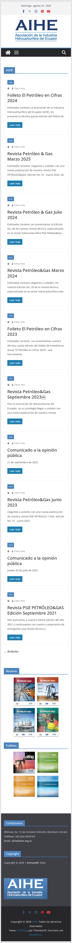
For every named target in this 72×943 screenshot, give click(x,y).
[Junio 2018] (24, 691)
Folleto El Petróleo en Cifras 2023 (34, 331)
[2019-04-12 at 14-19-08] (24, 762)
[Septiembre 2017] (48, 722)
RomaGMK (33, 862)
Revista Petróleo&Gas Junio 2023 (34, 502)
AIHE (11, 82)
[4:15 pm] (8, 443)
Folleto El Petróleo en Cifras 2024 (34, 97)
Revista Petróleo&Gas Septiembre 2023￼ (29, 394)
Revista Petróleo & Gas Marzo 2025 (30, 156)
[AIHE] (8, 52)
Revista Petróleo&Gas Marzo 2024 (35, 272)
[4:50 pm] (8, 551)
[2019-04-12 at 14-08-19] (48, 786)
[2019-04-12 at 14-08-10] (24, 786)
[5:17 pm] (8, 385)
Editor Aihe (19, 88)
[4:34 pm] (8, 322)
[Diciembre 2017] (24, 722)
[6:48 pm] (8, 601)
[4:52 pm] (8, 88)
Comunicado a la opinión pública (32, 452)
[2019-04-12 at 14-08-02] (48, 762)
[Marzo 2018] (48, 691)
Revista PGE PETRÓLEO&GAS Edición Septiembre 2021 (35, 610)
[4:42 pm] (8, 147)
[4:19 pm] (8, 205)
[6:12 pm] (8, 264)
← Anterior (11, 651)
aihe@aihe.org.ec (22, 840)
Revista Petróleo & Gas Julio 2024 (34, 214)
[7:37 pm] (8, 493)
